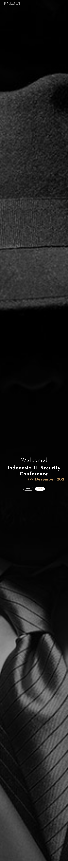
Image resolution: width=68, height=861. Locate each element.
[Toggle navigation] (62, 3)
